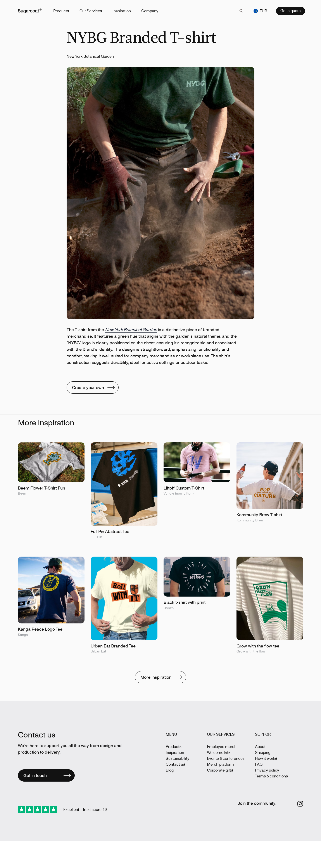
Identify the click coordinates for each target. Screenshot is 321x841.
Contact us (175, 764)
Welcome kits (218, 752)
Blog (170, 770)
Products (61, 10)
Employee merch (221, 746)
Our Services (90, 10)
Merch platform (220, 764)
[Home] (29, 11)
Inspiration (121, 10)
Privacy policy (267, 770)
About (260, 746)
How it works (266, 758)
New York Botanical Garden (131, 329)
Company (149, 10)
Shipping (262, 752)
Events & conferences (226, 758)
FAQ (258, 764)
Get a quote (290, 10)
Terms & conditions (271, 776)
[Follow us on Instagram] (300, 804)
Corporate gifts (220, 770)
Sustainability (177, 758)
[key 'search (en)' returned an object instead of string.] (241, 10)
